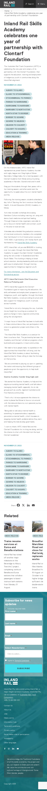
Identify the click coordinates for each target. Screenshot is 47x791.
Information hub (10, 722)
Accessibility (8, 738)
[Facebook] (5, 749)
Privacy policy (9, 730)
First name (11, 611)
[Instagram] (9, 749)
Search (31, 4)
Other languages (10, 743)
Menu (42, 4)
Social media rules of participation (16, 734)
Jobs (5, 714)
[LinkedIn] (13, 749)
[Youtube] (18, 749)
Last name (11, 623)
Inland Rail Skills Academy (27, 243)
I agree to (19, 660)
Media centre (9, 718)
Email (8, 636)
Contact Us (8, 706)
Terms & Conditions (22, 660)
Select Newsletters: (15, 648)
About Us (7, 710)
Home (7, 11)
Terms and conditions (12, 726)
